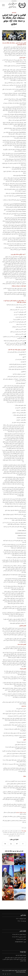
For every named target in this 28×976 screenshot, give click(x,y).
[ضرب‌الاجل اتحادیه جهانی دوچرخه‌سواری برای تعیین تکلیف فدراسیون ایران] (8, 859)
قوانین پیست (9, 831)
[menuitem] (4, 5)
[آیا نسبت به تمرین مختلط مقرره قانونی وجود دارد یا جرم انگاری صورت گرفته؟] (20, 871)
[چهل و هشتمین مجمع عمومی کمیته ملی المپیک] (20, 859)
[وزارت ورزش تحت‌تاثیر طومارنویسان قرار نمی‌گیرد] (8, 883)
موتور (8, 834)
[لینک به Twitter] (3, 974)
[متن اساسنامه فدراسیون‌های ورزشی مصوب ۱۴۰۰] (20, 894)
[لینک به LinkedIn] (5, 974)
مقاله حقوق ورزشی (12, 834)
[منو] (4, 5)
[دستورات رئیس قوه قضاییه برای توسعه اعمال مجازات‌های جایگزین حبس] (8, 871)
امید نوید (19, 831)
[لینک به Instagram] (8, 974)
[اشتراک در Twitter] (17, 844)
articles (14, 12)
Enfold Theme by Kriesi (20, 972)
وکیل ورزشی (11, 835)
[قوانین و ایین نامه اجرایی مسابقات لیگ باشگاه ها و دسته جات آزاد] (14, 35)
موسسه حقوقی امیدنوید (21, 812)
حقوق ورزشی (15, 831)
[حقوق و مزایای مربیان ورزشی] (8, 894)
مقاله (18, 834)
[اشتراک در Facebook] (23, 844)
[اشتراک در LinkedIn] (11, 844)
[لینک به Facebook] (10, 974)
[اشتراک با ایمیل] (5, 844)
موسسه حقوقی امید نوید (9, 970)
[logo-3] (16, 5)
